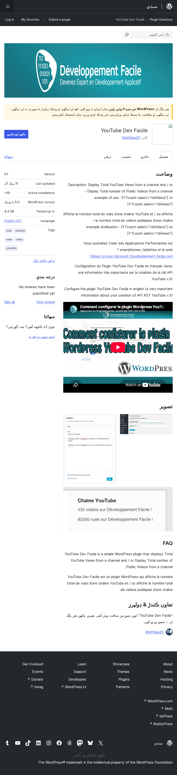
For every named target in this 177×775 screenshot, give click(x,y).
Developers (77, 679)
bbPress (164, 716)
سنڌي (158, 743)
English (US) (13, 221)
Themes (123, 671)
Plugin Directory (161, 19)
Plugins (124, 679)
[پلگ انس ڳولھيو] (127, 34)
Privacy (167, 687)
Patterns (123, 687)
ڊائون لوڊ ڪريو (16, 134)
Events (37, 671)
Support (80, 671)
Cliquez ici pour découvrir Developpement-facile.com (131, 256)
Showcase (121, 664)
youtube (11, 248)
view (9, 239)
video (19, 239)
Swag (36, 687)
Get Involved (32, 664)
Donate (35, 679)
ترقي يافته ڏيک (44, 260)
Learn (81, 664)
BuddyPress (161, 724)
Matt (167, 708)
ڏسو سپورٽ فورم (42, 336)
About (168, 664)
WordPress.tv (73, 687)
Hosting (166, 679)
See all (9, 302)
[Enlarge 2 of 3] (110, 420)
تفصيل (163, 156)
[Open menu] (7, 6)
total (9, 230)
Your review (45, 302)
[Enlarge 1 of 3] (167, 420)
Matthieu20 (131, 137)
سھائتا (8, 156)
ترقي (107, 156)
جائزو (145, 156)
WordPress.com (158, 701)
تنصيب (126, 156)
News (168, 671)
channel (20, 230)
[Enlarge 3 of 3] (167, 493)
